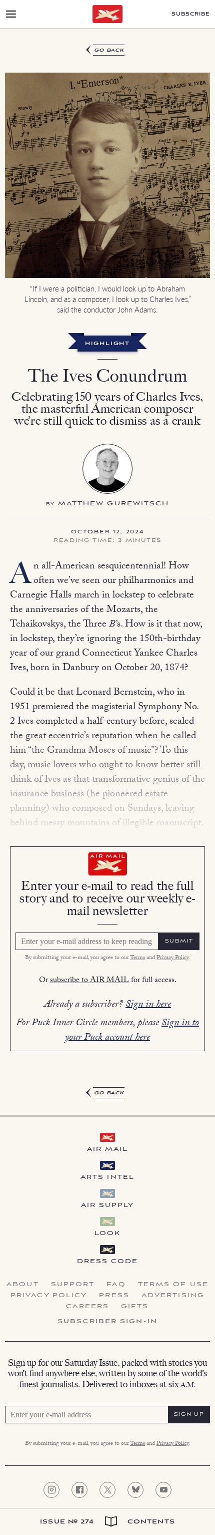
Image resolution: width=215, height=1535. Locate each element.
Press (114, 1295)
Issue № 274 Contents (107, 1521)
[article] (107, 572)
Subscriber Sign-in (108, 1321)
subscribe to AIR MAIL (89, 981)
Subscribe (191, 14)
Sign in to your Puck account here (132, 1031)
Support (73, 1284)
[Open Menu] (11, 14)
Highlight (107, 344)
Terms (137, 958)
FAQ (116, 1284)
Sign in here (148, 1005)
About (22, 1284)
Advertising (173, 1295)
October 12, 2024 (107, 532)
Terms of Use (173, 1284)
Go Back (109, 50)
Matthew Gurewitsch (114, 503)
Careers (87, 1306)
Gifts (135, 1306)
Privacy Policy (172, 958)
